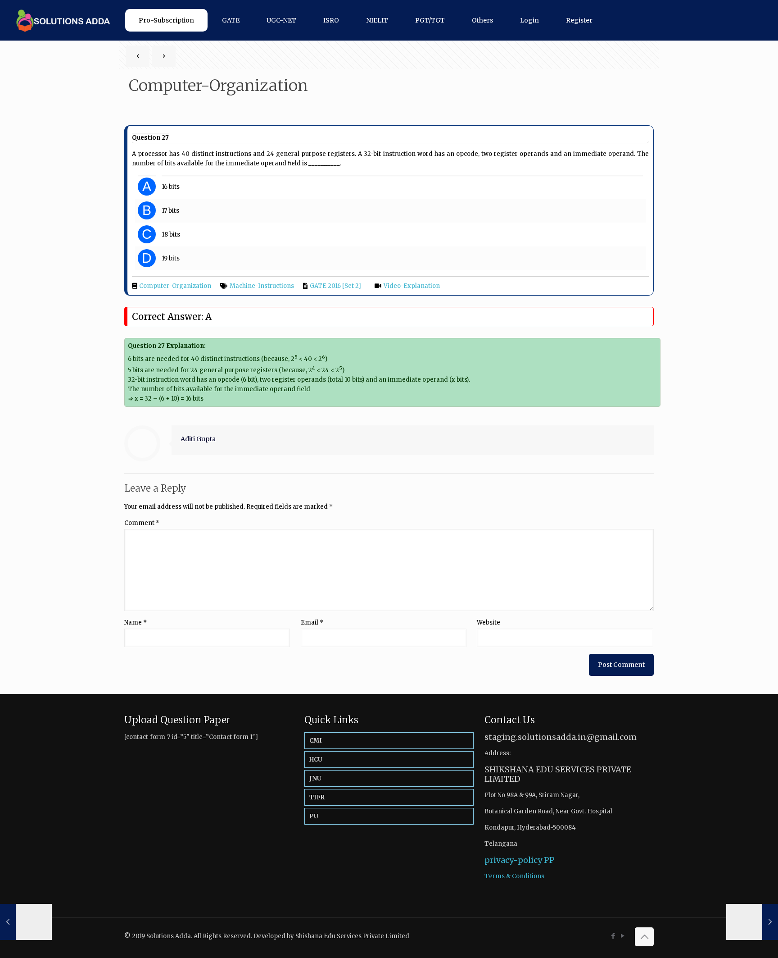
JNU (315, 778)
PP (549, 860)
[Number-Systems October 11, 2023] (26, 922)
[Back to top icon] (644, 936)
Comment (141, 523)
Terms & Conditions (514, 876)
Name (135, 622)
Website (488, 622)
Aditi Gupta (198, 439)
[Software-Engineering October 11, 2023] (752, 922)
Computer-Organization (175, 286)
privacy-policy (513, 860)
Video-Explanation (412, 286)
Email (312, 622)
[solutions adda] (60, 20)
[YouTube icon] (622, 935)
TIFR (317, 797)
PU (313, 816)
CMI (315, 740)
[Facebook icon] (613, 935)
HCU (315, 759)
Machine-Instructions (262, 286)
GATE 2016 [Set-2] (335, 286)
